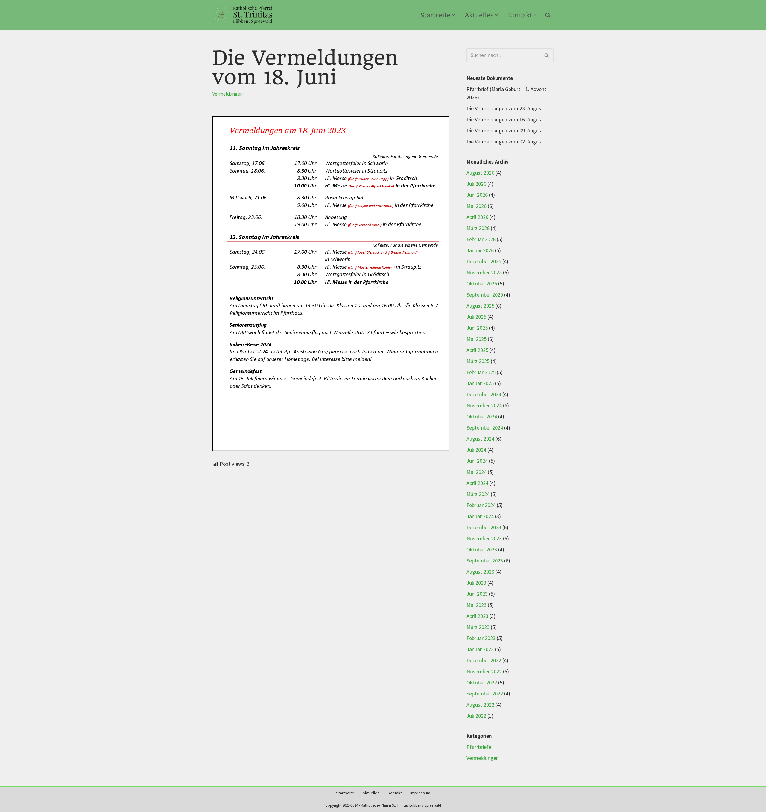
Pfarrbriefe (478, 747)
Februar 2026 (481, 239)
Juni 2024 (477, 461)
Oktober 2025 (481, 284)
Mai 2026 (476, 206)
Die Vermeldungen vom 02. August (504, 142)
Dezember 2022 (483, 660)
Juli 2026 (476, 184)
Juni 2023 (477, 594)
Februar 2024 (481, 505)
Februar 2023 (481, 638)
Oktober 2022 (481, 683)
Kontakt (395, 793)
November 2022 (484, 672)
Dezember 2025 (483, 261)
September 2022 (484, 694)
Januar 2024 (480, 516)
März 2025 (478, 361)
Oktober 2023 (481, 550)
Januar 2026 (480, 250)
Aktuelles (371, 793)
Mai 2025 (476, 339)
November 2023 (484, 539)
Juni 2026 (477, 195)
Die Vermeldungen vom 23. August (504, 108)
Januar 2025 (480, 383)
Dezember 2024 (483, 394)
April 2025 (477, 350)
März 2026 (478, 228)
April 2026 (477, 217)
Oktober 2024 (481, 417)
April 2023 (477, 616)
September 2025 (484, 295)
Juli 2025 (476, 317)
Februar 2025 (481, 372)
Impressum (420, 793)
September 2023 (484, 561)
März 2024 (478, 494)
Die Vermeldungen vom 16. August (504, 120)
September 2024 (484, 428)
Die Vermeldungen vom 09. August (504, 131)
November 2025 (484, 273)
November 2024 (484, 406)
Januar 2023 (480, 649)
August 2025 (480, 306)
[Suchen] (548, 15)
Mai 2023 (476, 605)
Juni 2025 (477, 328)
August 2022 (480, 705)
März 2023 (478, 627)
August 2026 (480, 173)
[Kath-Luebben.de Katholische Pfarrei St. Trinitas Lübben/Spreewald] (242, 15)
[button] (453, 14)
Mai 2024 (476, 472)
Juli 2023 (476, 583)
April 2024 (477, 483)
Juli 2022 (476, 716)
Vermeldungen (227, 94)
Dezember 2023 (483, 527)
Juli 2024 (476, 450)
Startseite (345, 793)
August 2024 (480, 439)
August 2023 (480, 572)
